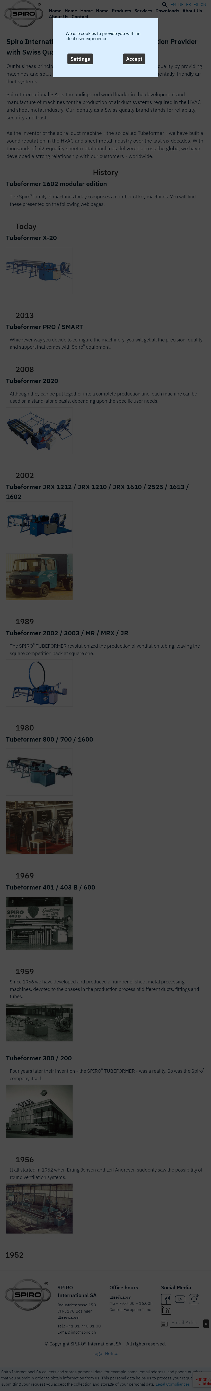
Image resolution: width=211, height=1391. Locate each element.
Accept (134, 58)
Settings (80, 58)
